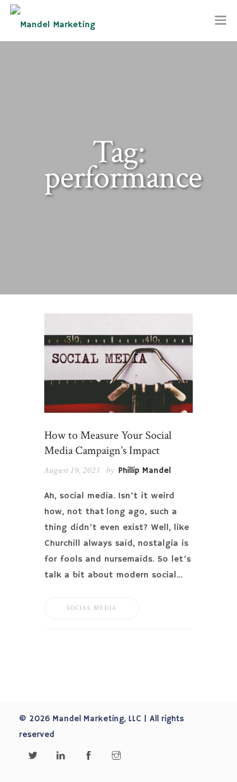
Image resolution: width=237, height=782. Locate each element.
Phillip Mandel (144, 470)
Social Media (91, 608)
